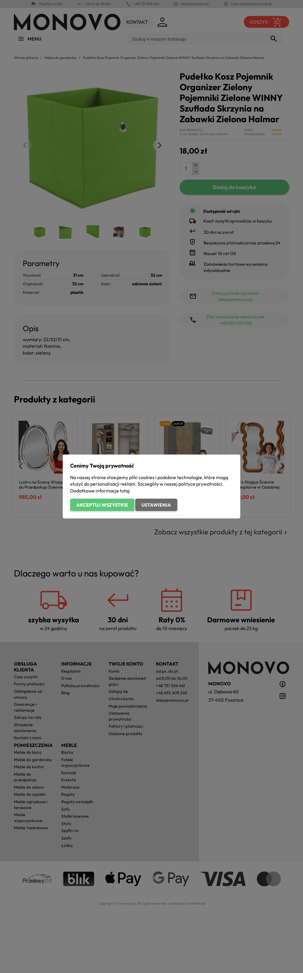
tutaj (125, 491)
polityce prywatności (200, 484)
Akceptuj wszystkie (102, 505)
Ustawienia (156, 505)
